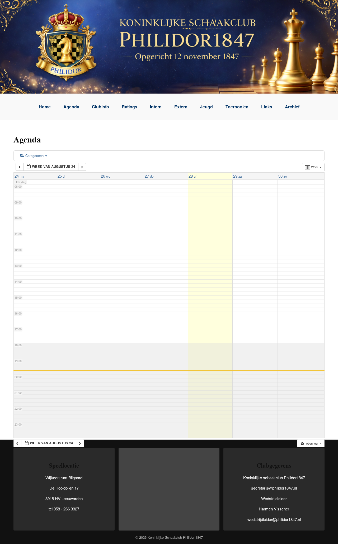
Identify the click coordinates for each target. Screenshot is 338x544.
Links (266, 107)
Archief (292, 107)
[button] (310, 443)
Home (45, 107)
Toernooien (237, 107)
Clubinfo (100, 107)
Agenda (71, 107)
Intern (156, 107)
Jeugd (206, 107)
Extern (180, 107)
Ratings (129, 107)
